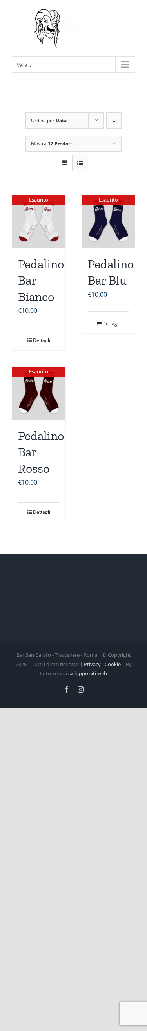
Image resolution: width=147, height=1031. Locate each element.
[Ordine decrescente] (114, 120)
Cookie (113, 664)
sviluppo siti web (87, 673)
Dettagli (41, 340)
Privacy (92, 664)
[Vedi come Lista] (80, 163)
